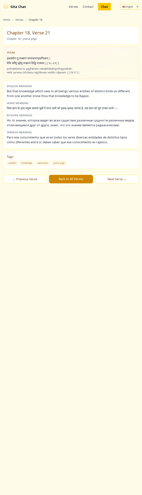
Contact (88, 7)
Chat (104, 7)
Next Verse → (117, 179)
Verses (73, 7)
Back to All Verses (71, 179)
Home (6, 19)
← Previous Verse (25, 179)
